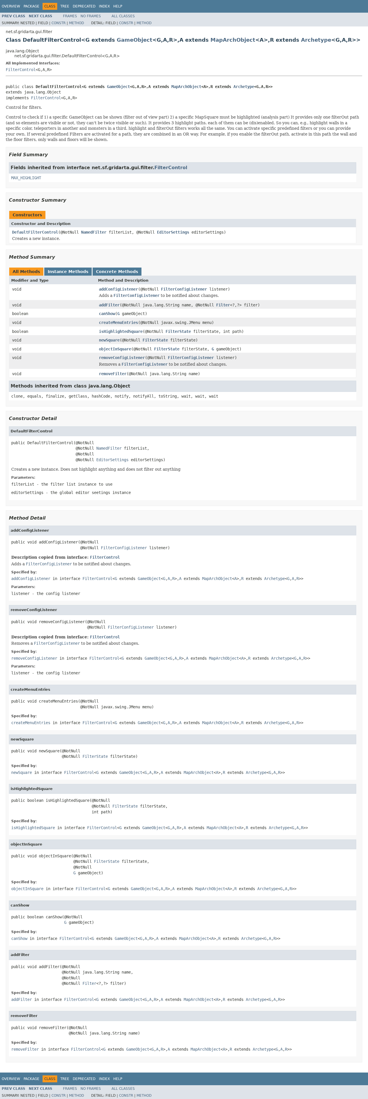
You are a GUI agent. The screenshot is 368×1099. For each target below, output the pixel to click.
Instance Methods (68, 271)
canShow (107, 313)
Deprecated (84, 6)
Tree (64, 6)
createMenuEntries (118, 322)
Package (31, 6)
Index (104, 6)
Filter (223, 305)
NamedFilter (93, 232)
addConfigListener (118, 289)
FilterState (178, 331)
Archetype (316, 40)
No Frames (90, 16)
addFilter (109, 305)
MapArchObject (232, 40)
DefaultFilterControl (35, 232)
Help (117, 6)
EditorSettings (173, 232)
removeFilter (112, 373)
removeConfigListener (122, 357)
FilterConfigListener (184, 289)
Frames (70, 16)
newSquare (109, 340)
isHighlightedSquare (121, 331)
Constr (58, 23)
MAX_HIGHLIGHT (26, 177)
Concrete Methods (117, 271)
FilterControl (21, 69)
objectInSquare (115, 349)
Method (76, 23)
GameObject (134, 40)
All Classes (123, 16)
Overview (11, 6)
